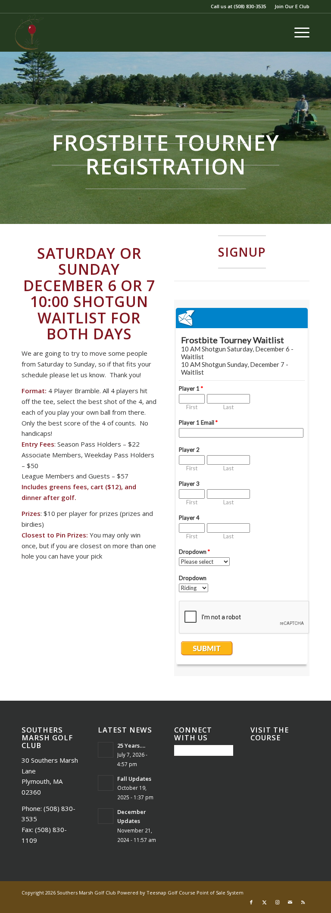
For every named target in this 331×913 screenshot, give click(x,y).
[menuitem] (289, 6)
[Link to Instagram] (277, 902)
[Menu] (297, 32)
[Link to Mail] (290, 902)
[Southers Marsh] (29, 32)
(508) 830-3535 (250, 6)
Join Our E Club (292, 6)
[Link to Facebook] (251, 902)
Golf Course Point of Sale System (206, 892)
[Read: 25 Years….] (105, 750)
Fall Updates (134, 779)
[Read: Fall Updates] (105, 783)
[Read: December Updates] (105, 816)
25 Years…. (131, 745)
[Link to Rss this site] (303, 902)
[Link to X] (264, 902)
